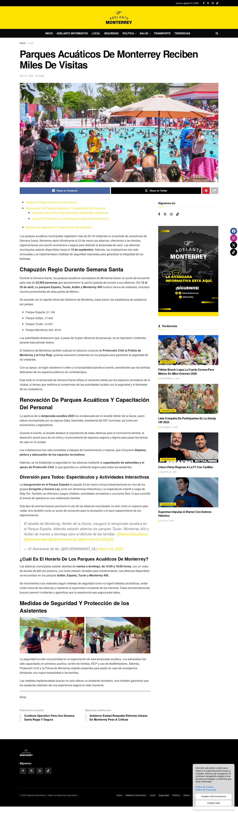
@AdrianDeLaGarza (132, 533)
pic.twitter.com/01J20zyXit (93, 539)
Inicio (49, 33)
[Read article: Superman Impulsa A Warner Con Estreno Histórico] (188, 492)
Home (22, 42)
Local (96, 33)
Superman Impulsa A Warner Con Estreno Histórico (185, 514)
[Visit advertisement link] (188, 271)
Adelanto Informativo (72, 33)
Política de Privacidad (205, 789)
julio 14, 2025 (167, 520)
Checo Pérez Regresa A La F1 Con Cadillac (185, 467)
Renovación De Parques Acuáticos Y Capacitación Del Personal (66, 208)
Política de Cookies (204, 787)
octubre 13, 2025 (169, 427)
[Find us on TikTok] (217, 3)
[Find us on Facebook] (203, 3)
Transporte (162, 33)
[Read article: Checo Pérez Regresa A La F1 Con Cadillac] (188, 447)
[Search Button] (217, 33)
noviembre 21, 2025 (169, 378)
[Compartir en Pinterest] (206, 190)
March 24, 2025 (110, 548)
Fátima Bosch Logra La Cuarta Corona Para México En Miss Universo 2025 (186, 371)
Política (128, 33)
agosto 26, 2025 (168, 471)
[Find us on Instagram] (213, 3)
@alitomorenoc (60, 539)
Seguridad (111, 33)
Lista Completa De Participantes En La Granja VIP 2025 (187, 420)
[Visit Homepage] (119, 17)
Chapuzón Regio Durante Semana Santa (51, 202)
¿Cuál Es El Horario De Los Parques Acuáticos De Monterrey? (70, 219)
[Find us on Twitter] (208, 3)
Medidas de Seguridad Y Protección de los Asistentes (59, 227)
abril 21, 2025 (26, 75)
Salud (144, 33)
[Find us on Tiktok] (177, 214)
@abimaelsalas (35, 539)
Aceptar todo (213, 803)
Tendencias (182, 33)
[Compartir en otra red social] (214, 190)
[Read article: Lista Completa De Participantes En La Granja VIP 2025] (188, 399)
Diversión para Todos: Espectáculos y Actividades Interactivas (70, 213)
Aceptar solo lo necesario (213, 796)
